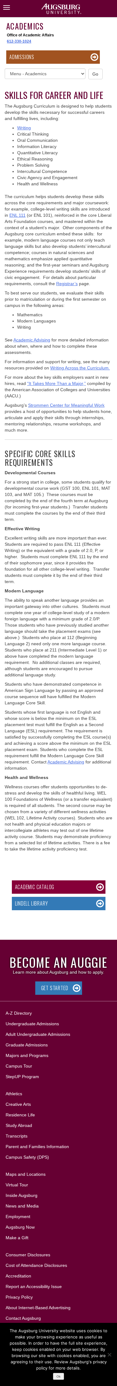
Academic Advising (31, 339)
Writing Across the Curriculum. (80, 367)
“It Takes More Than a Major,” (56, 383)
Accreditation (18, 1275)
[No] (109, 1354)
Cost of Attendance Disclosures (36, 1265)
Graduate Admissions (27, 1044)
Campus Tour (19, 1066)
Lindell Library (31, 903)
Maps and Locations (26, 1174)
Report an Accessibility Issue (34, 1286)
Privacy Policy (19, 1297)
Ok (58, 1376)
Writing (24, 127)
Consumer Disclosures (28, 1254)
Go (95, 74)
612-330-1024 (19, 41)
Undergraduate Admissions (32, 1023)
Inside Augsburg (21, 1195)
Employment (18, 1216)
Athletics (14, 1093)
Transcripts (16, 1135)
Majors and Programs (26, 1055)
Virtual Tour (17, 1184)
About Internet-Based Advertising (38, 1307)
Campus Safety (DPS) (27, 1157)
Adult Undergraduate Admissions (38, 1034)
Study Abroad (19, 1125)
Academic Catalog (35, 887)
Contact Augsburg (23, 1318)
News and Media (22, 1205)
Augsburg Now (20, 1227)
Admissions (21, 57)
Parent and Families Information (37, 1146)
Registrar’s (67, 283)
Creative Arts (18, 1104)
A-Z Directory (19, 1013)
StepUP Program (22, 1076)
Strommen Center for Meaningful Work (66, 405)
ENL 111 (17, 215)
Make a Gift (17, 1237)
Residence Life (20, 1114)
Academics (25, 26)
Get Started (54, 988)
